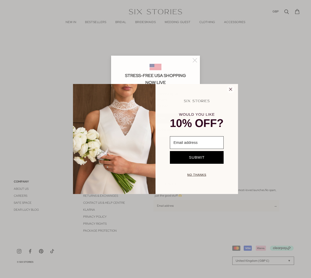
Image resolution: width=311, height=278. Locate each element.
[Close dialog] (230, 89)
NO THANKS (196, 174)
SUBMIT (197, 157)
